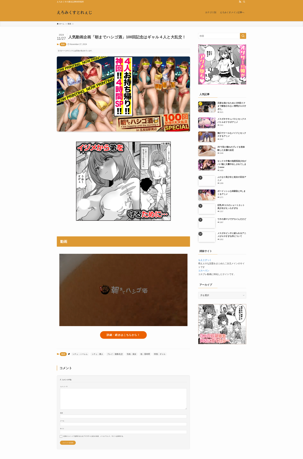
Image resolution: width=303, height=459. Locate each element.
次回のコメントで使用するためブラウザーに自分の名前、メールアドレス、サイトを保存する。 (93, 436)
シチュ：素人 (97, 354)
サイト (62, 428)
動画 (63, 44)
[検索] (244, 1)
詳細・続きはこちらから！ (123, 335)
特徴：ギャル (159, 354)
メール (62, 421)
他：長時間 (145, 354)
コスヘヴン (203, 270)
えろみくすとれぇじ (74, 12)
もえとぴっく (204, 260)
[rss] (240, 1)
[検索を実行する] (243, 36)
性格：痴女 (131, 354)
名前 (61, 413)
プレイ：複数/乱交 (115, 354)
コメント (64, 386)
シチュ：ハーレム (80, 354)
